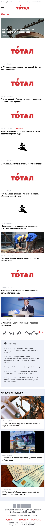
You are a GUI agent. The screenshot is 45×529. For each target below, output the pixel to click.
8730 (30, 334)
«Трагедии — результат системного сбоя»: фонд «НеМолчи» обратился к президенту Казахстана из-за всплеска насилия (22, 359)
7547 (12, 334)
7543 (26, 332)
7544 (33, 332)
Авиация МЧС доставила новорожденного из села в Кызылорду (22, 459)
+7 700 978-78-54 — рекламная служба (22, 515)
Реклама (35, 520)
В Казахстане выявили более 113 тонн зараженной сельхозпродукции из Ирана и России (21, 379)
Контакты (11, 520)
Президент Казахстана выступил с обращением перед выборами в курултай (20, 350)
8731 (37, 334)
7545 (40, 332)
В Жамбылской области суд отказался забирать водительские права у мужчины (21, 493)
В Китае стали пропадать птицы (28, 367)
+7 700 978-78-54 (38, 2)
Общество (5, 14)
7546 (5, 334)
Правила (23, 520)
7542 (19, 332)
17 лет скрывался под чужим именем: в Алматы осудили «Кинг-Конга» (21, 425)
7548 (19, 334)
